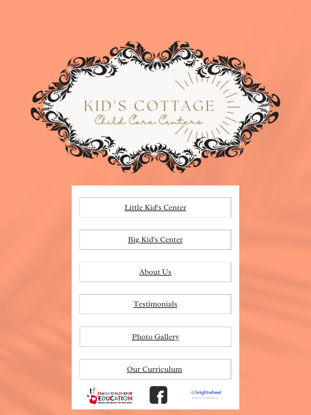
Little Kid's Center (155, 207)
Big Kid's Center (155, 239)
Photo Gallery (155, 337)
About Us (155, 272)
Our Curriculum (154, 369)
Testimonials (155, 304)
